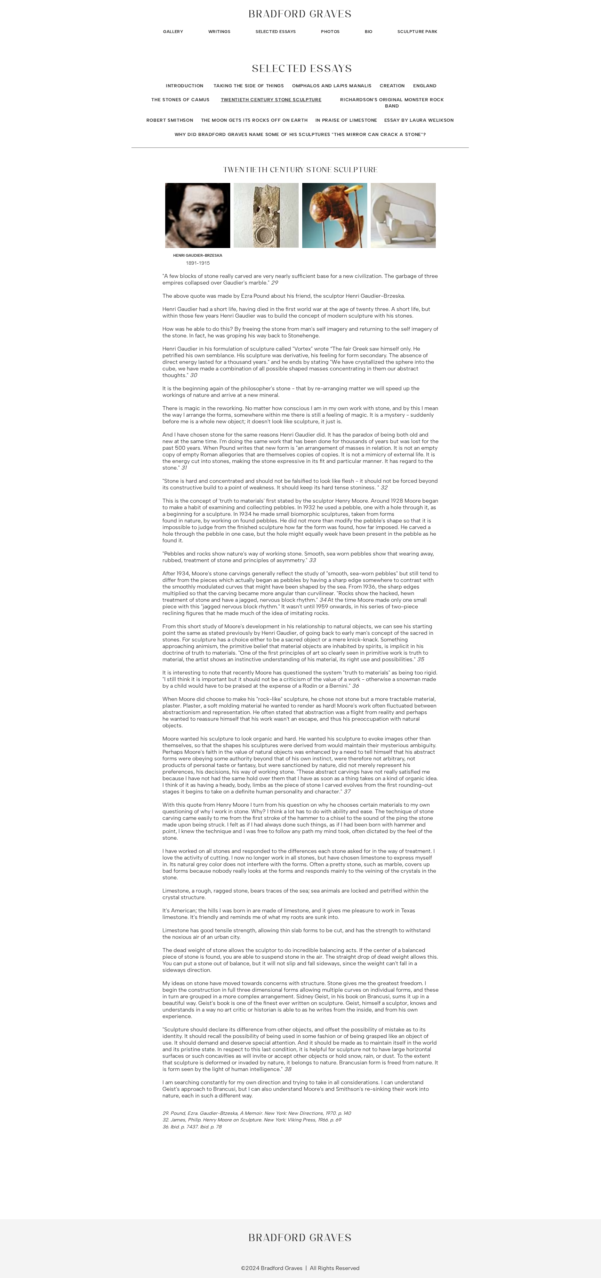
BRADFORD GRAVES (300, 14)
